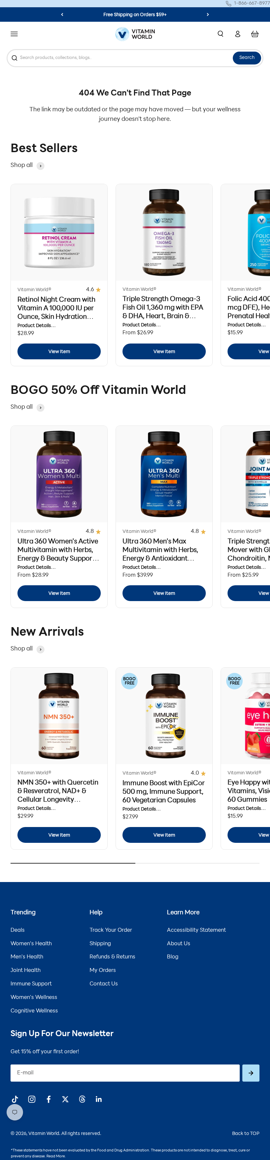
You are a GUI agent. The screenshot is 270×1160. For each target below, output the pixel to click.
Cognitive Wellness (34, 1011)
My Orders (103, 970)
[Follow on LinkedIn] (98, 1099)
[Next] (208, 14)
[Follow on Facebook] (48, 1099)
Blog (172, 957)
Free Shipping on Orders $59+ (135, 15)
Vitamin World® (34, 290)
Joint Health (25, 970)
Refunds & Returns (112, 957)
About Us (178, 944)
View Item (59, 351)
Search (247, 57)
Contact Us (104, 984)
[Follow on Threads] (82, 1099)
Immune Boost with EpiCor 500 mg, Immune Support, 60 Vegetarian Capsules (163, 792)
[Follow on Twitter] (65, 1099)
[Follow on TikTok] (15, 1099)
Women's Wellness (34, 997)
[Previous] (62, 14)
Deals (18, 930)
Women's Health (31, 944)
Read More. (56, 1156)
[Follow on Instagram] (31, 1099)
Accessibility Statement (196, 930)
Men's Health (27, 957)
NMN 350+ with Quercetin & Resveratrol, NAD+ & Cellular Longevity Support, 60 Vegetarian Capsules (57, 800)
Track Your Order (111, 930)
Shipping (100, 944)
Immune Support (31, 984)
